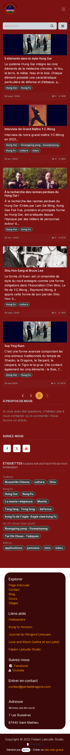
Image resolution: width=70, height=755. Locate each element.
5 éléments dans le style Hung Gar (28, 58)
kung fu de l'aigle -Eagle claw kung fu (30, 516)
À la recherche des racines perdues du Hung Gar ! (31, 193)
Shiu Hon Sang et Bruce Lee (23, 270)
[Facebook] (7, 448)
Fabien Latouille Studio (25, 649)
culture (24, 150)
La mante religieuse (19, 501)
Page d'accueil (19, 585)
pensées (33, 548)
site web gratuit (54, 749)
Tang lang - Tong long (20, 509)
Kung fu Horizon (20, 627)
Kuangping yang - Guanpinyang (40, 145)
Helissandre (17, 619)
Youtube (18, 670)
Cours (13, 598)
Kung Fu (26, 87)
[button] (62, 25)
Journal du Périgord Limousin (30, 634)
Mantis (42, 501)
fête (52, 482)
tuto (47, 548)
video (35, 150)
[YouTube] (26, 448)
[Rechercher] (52, 25)
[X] (17, 448)
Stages (13, 603)
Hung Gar (11, 87)
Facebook (21, 666)
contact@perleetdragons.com (29, 687)
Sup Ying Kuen (14, 346)
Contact (14, 589)
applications (13, 548)
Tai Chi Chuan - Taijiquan (22, 536)
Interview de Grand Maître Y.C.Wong (29, 129)
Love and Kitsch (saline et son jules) (34, 642)
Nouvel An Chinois (17, 482)
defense (46, 509)
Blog (12, 594)
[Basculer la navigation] (63, 9)
